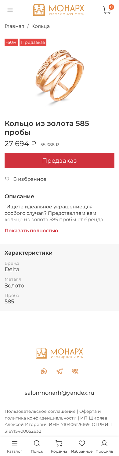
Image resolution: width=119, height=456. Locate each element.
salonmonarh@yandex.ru (59, 393)
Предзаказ (59, 160)
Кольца (40, 26)
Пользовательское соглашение (40, 411)
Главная (14, 26)
